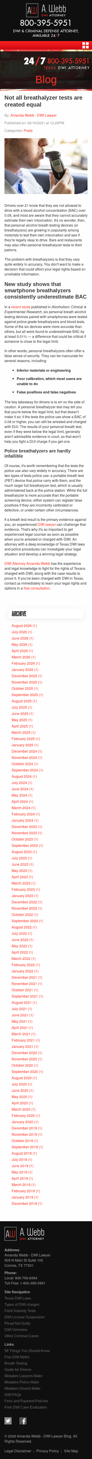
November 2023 (24, 832)
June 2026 (20, 638)
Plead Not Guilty (17, 1323)
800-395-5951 (46, 23)
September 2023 (25, 845)
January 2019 (22, 1197)
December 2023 (24, 826)
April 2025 (20, 726)
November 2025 (24, 682)
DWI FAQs (12, 1395)
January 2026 (22, 669)
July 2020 (19, 1084)
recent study (20, 306)
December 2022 (24, 901)
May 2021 (19, 1021)
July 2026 (19, 631)
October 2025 (22, 688)
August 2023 (22, 851)
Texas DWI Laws (17, 1298)
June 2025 (20, 713)
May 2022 (19, 945)
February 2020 (23, 1115)
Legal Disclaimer (17, 1450)
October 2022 (22, 914)
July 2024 (19, 782)
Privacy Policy (47, 1450)
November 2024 (24, 757)
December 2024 (24, 751)
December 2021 (24, 977)
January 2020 (22, 1121)
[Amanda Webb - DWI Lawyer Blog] (46, 10)
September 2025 (25, 694)
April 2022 (20, 952)
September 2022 (25, 920)
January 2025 (22, 744)
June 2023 (20, 864)
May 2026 (19, 644)
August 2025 (22, 700)
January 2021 (22, 1046)
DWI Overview (15, 1330)
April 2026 (20, 650)
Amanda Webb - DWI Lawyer (33, 115)
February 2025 (23, 738)
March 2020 (21, 1109)
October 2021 (22, 989)
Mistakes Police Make (21, 1382)
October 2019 (22, 1140)
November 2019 (24, 1134)
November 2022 (24, 908)
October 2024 (22, 763)
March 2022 (21, 958)
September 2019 (25, 1146)
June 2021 (20, 1015)
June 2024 (20, 788)
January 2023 (22, 895)
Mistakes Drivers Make (22, 1388)
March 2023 (21, 883)
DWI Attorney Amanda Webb (27, 563)
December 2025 (24, 675)
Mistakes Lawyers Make (23, 1376)
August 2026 (22, 625)
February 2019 (23, 1190)
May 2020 (19, 1096)
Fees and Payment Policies (26, 1401)
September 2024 (25, 770)
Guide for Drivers (17, 1370)
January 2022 (22, 971)
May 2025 (19, 719)
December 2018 (24, 1203)
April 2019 (20, 1178)
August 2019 (22, 1153)
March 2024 (21, 807)
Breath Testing (15, 1363)
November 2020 (24, 1058)
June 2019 (20, 1165)
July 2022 (19, 933)
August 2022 (22, 927)
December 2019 (24, 1128)
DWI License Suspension (24, 1317)
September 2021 (25, 996)
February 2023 (23, 889)
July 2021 (19, 1008)
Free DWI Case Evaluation (25, 1407)
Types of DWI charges (21, 1304)
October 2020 (22, 1065)
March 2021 (21, 1033)
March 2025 (21, 732)
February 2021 (23, 1040)
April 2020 (20, 1102)
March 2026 (21, 657)
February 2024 (23, 814)
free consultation (37, 588)
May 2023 (19, 870)
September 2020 (25, 1071)
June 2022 (20, 939)
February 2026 (23, 663)
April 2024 (20, 801)
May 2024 (19, 795)
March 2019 (21, 1184)
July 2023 (19, 858)
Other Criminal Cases (21, 1336)
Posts (28, 130)
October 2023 (22, 839)
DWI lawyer (47, 524)
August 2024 (22, 776)
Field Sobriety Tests (20, 1311)
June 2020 (20, 1090)
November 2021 (24, 983)
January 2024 (22, 820)
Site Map (71, 1450)
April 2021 (20, 1027)
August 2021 (22, 1002)
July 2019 (19, 1159)
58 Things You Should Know (27, 1351)
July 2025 (19, 707)
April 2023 (20, 876)
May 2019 (19, 1172)
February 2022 (23, 964)
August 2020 (22, 1077)
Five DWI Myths (16, 1357)
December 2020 (24, 1052)
